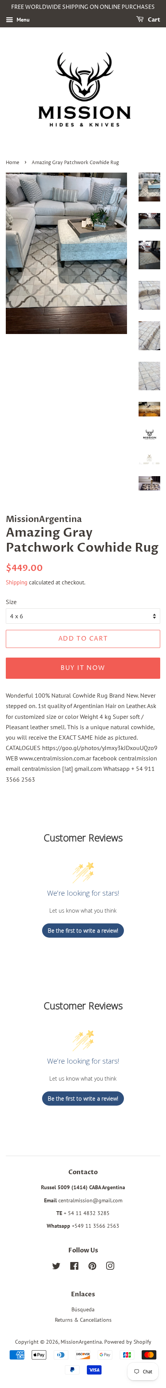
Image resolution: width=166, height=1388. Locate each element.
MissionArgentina (81, 1341)
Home (12, 162)
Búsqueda (83, 1309)
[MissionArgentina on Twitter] (56, 1267)
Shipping (16, 582)
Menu (22, 19)
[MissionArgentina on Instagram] (110, 1267)
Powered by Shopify (127, 1341)
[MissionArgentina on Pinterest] (92, 1267)
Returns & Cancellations (83, 1319)
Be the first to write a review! (83, 930)
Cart (153, 19)
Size (11, 602)
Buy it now (83, 668)
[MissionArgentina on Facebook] (74, 1267)
